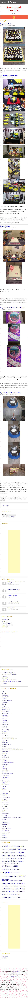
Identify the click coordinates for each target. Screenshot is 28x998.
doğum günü (10, 846)
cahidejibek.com (5, 724)
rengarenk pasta (9, 876)
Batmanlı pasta (16, 219)
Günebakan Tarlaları (6, 744)
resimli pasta (15, 387)
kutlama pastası (15, 385)
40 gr (3, 691)
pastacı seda (5, 793)
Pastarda (4, 795)
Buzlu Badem (5, 715)
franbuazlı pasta (15, 300)
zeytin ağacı (4, 837)
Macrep (3, 766)
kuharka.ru (4, 759)
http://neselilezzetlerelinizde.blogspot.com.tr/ (12, 750)
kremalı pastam (17, 858)
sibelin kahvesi (5, 813)
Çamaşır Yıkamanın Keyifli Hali (9, 672)
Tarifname (4, 826)
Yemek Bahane (5, 833)
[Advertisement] (14, 551)
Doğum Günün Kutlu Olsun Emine (12, 308)
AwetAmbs (4, 698)
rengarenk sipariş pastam (15, 880)
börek (3, 846)
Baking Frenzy (5, 706)
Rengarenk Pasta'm (14, 9)
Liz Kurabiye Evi (5, 764)
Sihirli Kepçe (4, 815)
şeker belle (4, 806)
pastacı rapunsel (6, 791)
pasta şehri (4, 782)
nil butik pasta (5, 775)
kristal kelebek (5, 757)
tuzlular (21, 886)
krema (8, 855)
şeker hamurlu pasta (9, 222)
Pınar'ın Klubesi (5, 802)
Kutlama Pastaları (9, 68)
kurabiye (6, 220)
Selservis (4, 810)
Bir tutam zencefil (6, 709)
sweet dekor (5, 821)
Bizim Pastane (5, 711)
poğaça (17, 869)
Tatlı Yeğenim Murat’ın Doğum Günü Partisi (16, 582)
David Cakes (5, 728)
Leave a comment (11, 25)
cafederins (4, 720)
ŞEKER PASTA (5, 808)
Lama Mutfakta (5, 760)
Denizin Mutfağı (5, 729)
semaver (4, 812)
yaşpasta (12, 888)
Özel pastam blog (6, 781)
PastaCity (4, 786)
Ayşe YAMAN (5, 702)
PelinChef (4, 799)
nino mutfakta (5, 777)
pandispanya (6, 866)
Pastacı (3, 788)
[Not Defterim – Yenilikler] (4, 603)
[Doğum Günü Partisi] (4, 596)
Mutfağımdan (5, 768)
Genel (3, 621)
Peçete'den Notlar (6, 797)
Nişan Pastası (5, 226)
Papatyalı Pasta (6, 24)
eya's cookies (5, 735)
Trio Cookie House (6, 828)
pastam (13, 869)
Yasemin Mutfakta (6, 832)
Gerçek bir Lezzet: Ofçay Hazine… (9, 674)
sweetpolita (4, 824)
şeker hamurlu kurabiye (16, 891)
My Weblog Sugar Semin (7, 773)
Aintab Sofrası (5, 695)
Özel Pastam (5, 779)
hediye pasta (12, 852)
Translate (12, 516)
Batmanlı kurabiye (8, 219)
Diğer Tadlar (4, 619)
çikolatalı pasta (7, 300)
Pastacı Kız (4, 790)
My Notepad (5, 678)
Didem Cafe (4, 733)
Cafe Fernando (5, 717)
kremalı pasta (16, 855)
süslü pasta (16, 886)
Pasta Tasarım (5, 784)
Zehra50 (4, 835)
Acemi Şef (4, 693)
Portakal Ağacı (5, 804)
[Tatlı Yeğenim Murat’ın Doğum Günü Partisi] (4, 583)
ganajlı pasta (7, 70)
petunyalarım (5, 801)
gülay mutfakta (5, 740)
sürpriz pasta (23, 498)
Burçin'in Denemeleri (6, 713)
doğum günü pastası (14, 849)
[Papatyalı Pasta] (4, 609)
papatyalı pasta (13, 70)
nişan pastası (3, 302)
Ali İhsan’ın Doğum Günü (9, 75)
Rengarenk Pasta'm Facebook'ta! (9, 679)
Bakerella (4, 704)
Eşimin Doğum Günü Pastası (10, 393)
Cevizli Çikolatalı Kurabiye (13, 589)
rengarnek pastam (9, 883)
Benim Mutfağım (5, 708)
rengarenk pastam (22, 70)
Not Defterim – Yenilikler (13, 602)
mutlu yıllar (21, 385)
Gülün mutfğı (5, 742)
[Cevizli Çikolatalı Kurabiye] (4, 590)
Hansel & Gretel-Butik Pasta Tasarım (10, 748)
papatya (12, 866)
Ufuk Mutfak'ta (5, 830)
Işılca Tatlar (4, 753)
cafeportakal (5, 722)
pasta (16, 865)
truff (19, 886)
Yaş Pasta (25, 68)
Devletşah (4, 731)
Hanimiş (4, 746)
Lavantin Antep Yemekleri (7, 762)
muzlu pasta (9, 863)
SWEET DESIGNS (5, 822)
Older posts (5, 505)
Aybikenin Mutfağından (7, 700)
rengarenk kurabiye (15, 872)
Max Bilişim (4, 676)
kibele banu (4, 755)
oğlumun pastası (16, 863)
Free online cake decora (7, 737)
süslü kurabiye (10, 886)
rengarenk (6, 872)
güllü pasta (7, 852)
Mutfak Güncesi (5, 770)
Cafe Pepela (4, 718)
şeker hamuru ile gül (14, 897)
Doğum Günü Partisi (12, 595)
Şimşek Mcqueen (5, 891)
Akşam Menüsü (5, 697)
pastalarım (6, 869)
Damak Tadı (4, 726)
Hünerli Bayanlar (5, 751)
